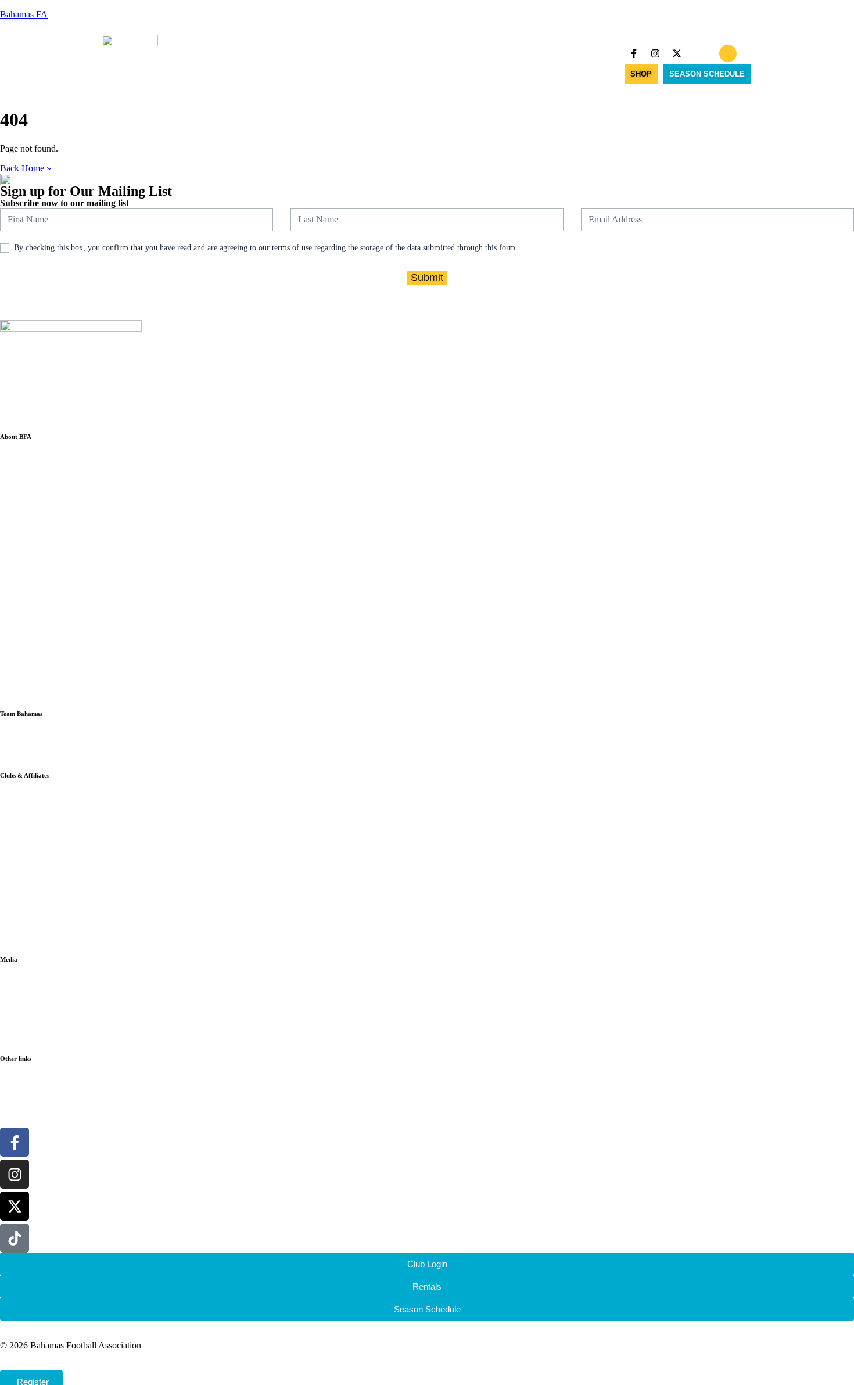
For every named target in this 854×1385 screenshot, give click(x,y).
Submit (427, 277)
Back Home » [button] (25, 168)
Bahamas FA (24, 14)
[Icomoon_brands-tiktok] (698, 53)
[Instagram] (655, 53)
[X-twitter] (677, 53)
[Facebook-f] (634, 53)
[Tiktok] (14, 1238)
